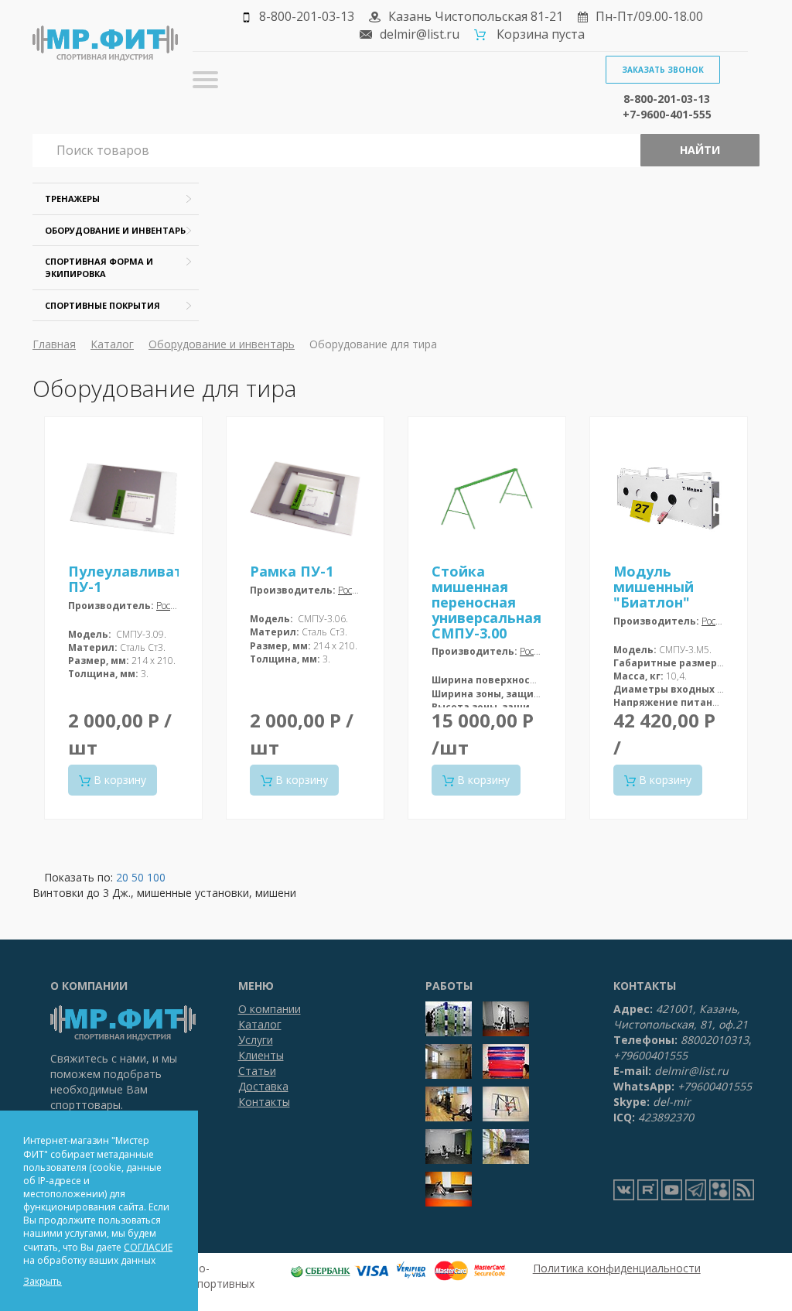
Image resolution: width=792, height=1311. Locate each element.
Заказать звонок (663, 69)
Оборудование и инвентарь (115, 230)
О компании (269, 1008)
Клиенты (261, 1055)
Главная (54, 344)
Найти (700, 149)
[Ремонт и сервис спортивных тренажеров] (719, 1190)
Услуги (255, 1039)
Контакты (264, 1101)
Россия (170, 605)
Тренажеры (72, 198)
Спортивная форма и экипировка (99, 267)
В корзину (118, 779)
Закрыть (42, 1281)
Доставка (263, 1086)
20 (122, 877)
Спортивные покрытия (102, 305)
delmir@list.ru (419, 34)
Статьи (257, 1070)
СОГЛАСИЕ (148, 1247)
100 (156, 877)
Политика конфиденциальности (617, 1268)
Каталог (112, 344)
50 (137, 877)
